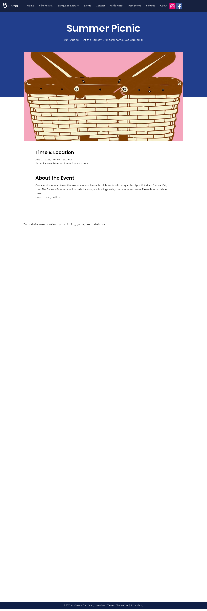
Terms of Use (122, 605)
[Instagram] (172, 6)
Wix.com (110, 605)
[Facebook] (179, 6)
